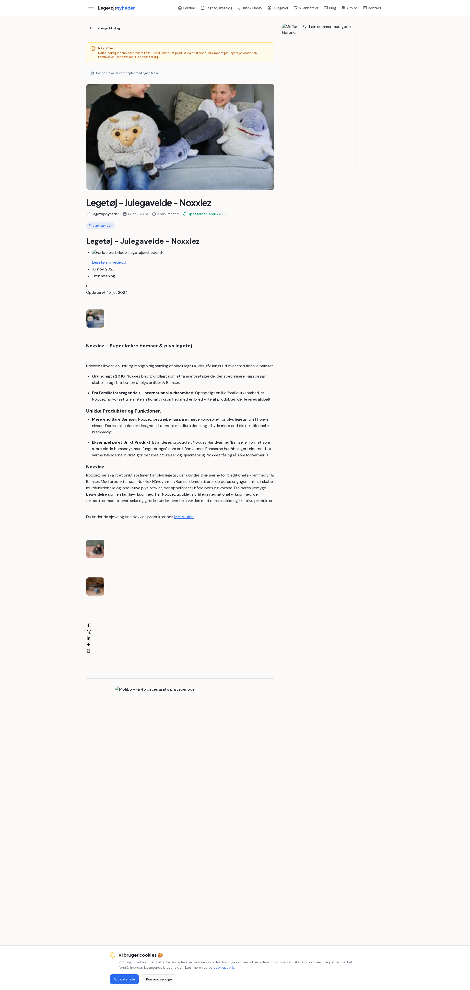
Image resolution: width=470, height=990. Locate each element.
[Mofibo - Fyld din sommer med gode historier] (318, 97)
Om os (352, 8)
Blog (332, 8)
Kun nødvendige (159, 979)
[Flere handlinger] (88, 285)
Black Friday (252, 8)
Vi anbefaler (308, 8)
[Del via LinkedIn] (88, 638)
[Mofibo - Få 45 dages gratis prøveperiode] (180, 723)
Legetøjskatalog (219, 8)
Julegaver (280, 8)
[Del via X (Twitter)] (88, 631)
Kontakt (374, 8)
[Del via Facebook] (88, 625)
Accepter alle (124, 979)
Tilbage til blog (108, 28)
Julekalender (102, 226)
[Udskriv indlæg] (88, 650)
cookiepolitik (223, 967)
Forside (189, 8)
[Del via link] (88, 644)
